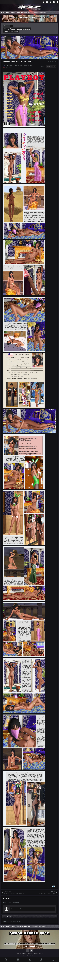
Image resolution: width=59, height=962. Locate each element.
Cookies (36, 953)
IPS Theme (19, 953)
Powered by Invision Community (29, 955)
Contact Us (30, 953)
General (16, 31)
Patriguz (11, 31)
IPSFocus (25, 953)
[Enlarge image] (24, 99)
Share (42, 66)
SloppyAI (40, 953)
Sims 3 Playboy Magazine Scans (16, 29)
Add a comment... (17, 908)
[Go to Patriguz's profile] (4, 66)
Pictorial (21, 65)
